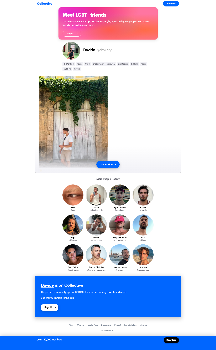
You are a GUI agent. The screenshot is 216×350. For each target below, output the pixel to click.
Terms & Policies (130, 325)
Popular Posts (92, 325)
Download (171, 3)
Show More (107, 164)
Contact (117, 325)
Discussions (106, 325)
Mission (80, 325)
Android (143, 325)
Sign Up (48, 307)
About (71, 33)
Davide (47, 285)
